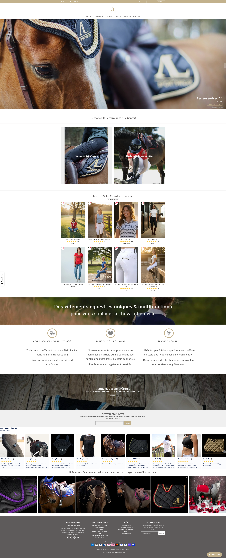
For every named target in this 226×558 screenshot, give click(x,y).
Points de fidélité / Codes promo (99, 535)
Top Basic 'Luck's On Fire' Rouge (73, 284)
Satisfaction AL (100, 527)
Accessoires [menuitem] (99, 16)
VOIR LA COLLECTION (214, 104)
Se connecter (142, 1)
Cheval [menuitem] (109, 16)
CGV (99, 533)
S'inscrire (127, 423)
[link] (18, 494)
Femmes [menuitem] (88, 16)
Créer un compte (151, 1)
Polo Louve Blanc (153, 239)
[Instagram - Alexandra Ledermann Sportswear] (71, 537)
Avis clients (100, 529)
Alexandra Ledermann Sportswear (115, 552)
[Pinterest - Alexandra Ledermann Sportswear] (74, 537)
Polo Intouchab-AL (126, 239)
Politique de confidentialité (99, 531)
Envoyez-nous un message (73, 525)
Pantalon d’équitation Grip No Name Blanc (126, 285)
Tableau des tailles (126, 533)
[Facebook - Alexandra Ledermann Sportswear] (68, 537)
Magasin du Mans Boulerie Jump (126, 529)
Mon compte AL (99, 537)
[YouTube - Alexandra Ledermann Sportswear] (78, 537)
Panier (162, 1)
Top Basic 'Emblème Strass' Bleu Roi (99, 284)
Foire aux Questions (126, 525)
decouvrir (113, 396)
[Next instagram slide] (223, 494)
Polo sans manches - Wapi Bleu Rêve (99, 239)
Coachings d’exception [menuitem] (132, 16)
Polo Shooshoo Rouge (73, 239)
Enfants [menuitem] (118, 16)
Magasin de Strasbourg (126, 527)
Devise (71, 1)
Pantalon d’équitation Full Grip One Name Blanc (153, 285)
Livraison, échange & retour (99, 525)
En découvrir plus (113, 199)
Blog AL (126, 531)
